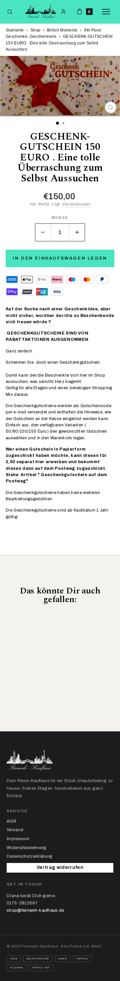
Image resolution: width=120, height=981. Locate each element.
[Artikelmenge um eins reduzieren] (43, 232)
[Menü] (107, 11)
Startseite (15, 30)
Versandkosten (76, 204)
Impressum (18, 838)
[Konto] (63, 11)
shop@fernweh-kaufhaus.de (35, 910)
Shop (35, 30)
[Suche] (10, 12)
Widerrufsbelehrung (27, 847)
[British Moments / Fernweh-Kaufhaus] (40, 11)
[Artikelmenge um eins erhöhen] (77, 232)
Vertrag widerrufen (60, 867)
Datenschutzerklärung (29, 856)
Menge (60, 217)
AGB (11, 821)
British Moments (62, 30)
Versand (15, 830)
